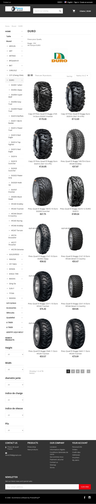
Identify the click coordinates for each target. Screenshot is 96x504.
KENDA (12, 269)
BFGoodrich (14, 60)
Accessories (11, 308)
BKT (10, 65)
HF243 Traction (17, 209)
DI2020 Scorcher (12, 169)
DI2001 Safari (16, 85)
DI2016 (14, 156)
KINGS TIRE (13, 274)
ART (10, 51)
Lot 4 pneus (11, 303)
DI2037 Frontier (12, 190)
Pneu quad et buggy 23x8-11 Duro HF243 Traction (42, 352)
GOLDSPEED (14, 254)
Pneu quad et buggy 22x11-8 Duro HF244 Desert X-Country (75, 304)
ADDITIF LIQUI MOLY (14, 332)
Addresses (76, 455)
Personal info (77, 447)
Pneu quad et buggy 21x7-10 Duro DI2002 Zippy (42, 257)
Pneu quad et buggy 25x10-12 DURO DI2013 (75, 210)
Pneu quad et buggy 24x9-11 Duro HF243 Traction (75, 352)
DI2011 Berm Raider (15, 122)
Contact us (7, 2)
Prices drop (32, 447)
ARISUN (12, 46)
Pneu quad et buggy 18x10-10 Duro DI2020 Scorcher (43, 210)
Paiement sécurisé (56, 459)
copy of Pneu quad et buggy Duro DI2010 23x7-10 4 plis (75, 115)
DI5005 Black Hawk (15, 198)
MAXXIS (12, 278)
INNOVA (12, 259)
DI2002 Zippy (16, 90)
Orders (74, 449)
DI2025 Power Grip (15, 176)
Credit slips (76, 452)
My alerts (75, 460)
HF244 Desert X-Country (15, 214)
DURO (11, 80)
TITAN (11, 293)
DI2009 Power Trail (15, 110)
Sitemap (53, 465)
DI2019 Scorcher (12, 162)
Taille (8, 36)
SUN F (11, 288)
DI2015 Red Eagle (14, 150)
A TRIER (9, 322)
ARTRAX (12, 56)
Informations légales (57, 449)
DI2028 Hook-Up (15, 183)
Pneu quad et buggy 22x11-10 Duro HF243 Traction (43, 304)
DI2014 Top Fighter (14, 143)
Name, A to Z (82, 75)
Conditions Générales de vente (59, 453)
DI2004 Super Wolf (15, 95)
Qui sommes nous (56, 457)
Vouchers (75, 457)
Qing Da (12, 283)
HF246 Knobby (17, 225)
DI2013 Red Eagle (14, 136)
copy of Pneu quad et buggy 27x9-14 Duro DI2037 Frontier (43, 115)
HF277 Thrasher (12, 243)
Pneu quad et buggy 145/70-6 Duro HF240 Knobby (75, 162)
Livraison (53, 447)
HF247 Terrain (17, 230)
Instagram (89, 497)
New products (33, 449)
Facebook (84, 497)
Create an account (86, 2)
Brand (9, 41)
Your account (80, 443)
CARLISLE (13, 70)
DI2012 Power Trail (15, 129)
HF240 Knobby (17, 204)
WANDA (12, 298)
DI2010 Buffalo (17, 116)
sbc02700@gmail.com (13, 455)
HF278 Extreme (17, 249)
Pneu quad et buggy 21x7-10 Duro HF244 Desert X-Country (75, 257)
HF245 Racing (16, 221)
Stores (52, 467)
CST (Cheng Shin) (16, 75)
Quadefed (10, 317)
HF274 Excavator (12, 236)
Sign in (76, 2)
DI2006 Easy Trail (14, 103)
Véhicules (10, 313)
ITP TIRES (13, 264)
